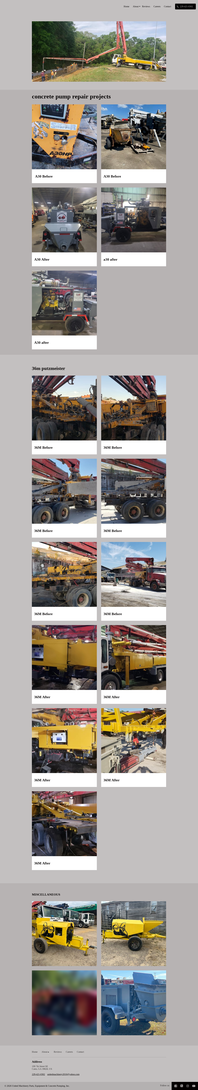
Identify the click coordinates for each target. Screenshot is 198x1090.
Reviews (146, 6)
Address (37, 1061)
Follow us (164, 1085)
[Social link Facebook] (176, 1086)
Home (126, 6)
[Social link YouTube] (193, 1086)
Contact (167, 6)
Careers (157, 6)
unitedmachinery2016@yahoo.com (63, 1074)
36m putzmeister (48, 368)
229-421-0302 (38, 1074)
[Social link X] (181, 1086)
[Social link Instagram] (187, 1086)
